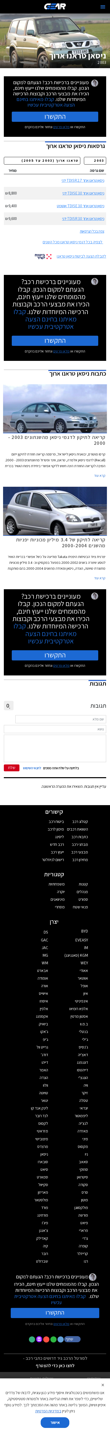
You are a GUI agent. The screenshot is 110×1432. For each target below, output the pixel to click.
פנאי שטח (80, 907)
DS (45, 932)
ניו (86, 1154)
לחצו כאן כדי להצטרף (55, 1365)
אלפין (44, 1008)
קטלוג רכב (80, 821)
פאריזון (43, 1192)
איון (85, 993)
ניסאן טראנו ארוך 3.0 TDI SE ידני (83, 193)
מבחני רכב (80, 844)
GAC (44, 940)
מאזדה (83, 1131)
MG (45, 955)
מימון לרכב (56, 829)
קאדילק (42, 1238)
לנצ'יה (83, 1123)
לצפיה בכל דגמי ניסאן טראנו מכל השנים (72, 242)
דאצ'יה (83, 1054)
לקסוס (43, 1123)
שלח (11, 767)
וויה (86, 1085)
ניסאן (44, 1154)
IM (86, 947)
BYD (84, 931)
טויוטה (43, 1093)
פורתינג (42, 1215)
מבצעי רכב (79, 852)
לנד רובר (41, 1115)
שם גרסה (97, 170)
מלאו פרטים (61, 127)
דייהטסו (82, 1070)
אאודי (84, 970)
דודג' (44, 1054)
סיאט (44, 1169)
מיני (85, 1139)
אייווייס (43, 993)
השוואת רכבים (77, 829)
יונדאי (84, 1108)
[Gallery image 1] (7, 59)
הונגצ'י (83, 1077)
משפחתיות (57, 884)
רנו (86, 1261)
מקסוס (83, 1146)
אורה (44, 985)
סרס (85, 1192)
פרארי (83, 1230)
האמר (43, 1070)
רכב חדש (57, 844)
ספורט (83, 899)
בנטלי (83, 1031)
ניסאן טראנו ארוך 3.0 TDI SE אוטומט (80, 206)
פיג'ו (45, 1223)
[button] (73, 1339)
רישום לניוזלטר (53, 859)
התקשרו (55, 116)
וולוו (45, 1085)
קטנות (83, 884)
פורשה (83, 1215)
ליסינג (59, 836)
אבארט (42, 970)
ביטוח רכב (56, 821)
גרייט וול (42, 1047)
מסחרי (60, 907)
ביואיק (43, 1024)
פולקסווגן (81, 1207)
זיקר (85, 1093)
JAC (45, 947)
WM (45, 963)
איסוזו (44, 1001)
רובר (44, 1253)
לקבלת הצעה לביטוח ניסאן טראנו (81, 256)
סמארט (42, 1177)
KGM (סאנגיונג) (76, 955)
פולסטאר (41, 1200)
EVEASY (81, 940)
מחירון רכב (80, 859)
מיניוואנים (58, 899)
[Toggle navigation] (103, 6)
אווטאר (83, 978)
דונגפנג (82, 1062)
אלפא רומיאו (78, 1008)
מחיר (12, 170)
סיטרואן (82, 1177)
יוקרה (61, 891)
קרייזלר (82, 1253)
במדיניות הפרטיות (48, 1411)
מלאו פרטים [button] (61, 1323)
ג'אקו (44, 1031)
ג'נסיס (83, 1047)
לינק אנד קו (39, 1108)
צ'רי (85, 1238)
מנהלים (82, 891)
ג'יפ (45, 1039)
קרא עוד (99, 475)
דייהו (45, 1062)
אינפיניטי (81, 1001)
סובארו (43, 1161)
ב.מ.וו (84, 1024)
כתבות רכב (79, 836)
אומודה (43, 978)
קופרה (83, 1246)
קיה (45, 1246)
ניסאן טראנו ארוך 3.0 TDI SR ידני (83, 218)
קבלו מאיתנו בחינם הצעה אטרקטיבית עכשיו (45, 102)
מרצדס (42, 1146)
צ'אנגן (43, 1230)
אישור (55, 1422)
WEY (84, 963)
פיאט (84, 1223)
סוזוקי (84, 1169)
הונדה (44, 1077)
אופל (84, 985)
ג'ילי (85, 1039)
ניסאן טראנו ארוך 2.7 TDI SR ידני (83, 180)
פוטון (84, 1200)
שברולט (42, 1261)
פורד (44, 1207)
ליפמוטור (81, 1115)
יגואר (44, 1100)
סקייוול (43, 1184)
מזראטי (42, 1131)
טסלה (83, 1100)
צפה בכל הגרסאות (92, 231)
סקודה (83, 1184)
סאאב (83, 1161)
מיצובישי (41, 1139)
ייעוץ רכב (57, 852)
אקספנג (42, 1016)
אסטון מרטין (79, 1016)
